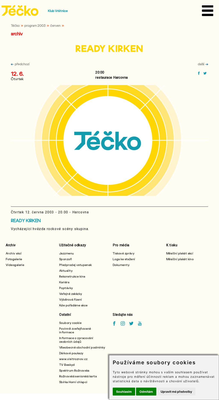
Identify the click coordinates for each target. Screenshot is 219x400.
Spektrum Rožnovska (74, 370)
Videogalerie (15, 265)
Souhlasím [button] (124, 391)
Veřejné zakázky (70, 293)
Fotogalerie (14, 259)
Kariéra (64, 282)
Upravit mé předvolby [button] (176, 391)
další (201, 64)
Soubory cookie (70, 323)
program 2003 (35, 25)
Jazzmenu (66, 253)
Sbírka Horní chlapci (73, 382)
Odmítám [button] (146, 391)
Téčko (15, 25)
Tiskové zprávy (123, 253)
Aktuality (66, 270)
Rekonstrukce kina (72, 276)
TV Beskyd (67, 364)
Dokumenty (121, 265)
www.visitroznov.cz (73, 359)
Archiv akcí (14, 253)
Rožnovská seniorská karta (78, 376)
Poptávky (66, 288)
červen (55, 25)
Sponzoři (65, 259)
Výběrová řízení (70, 299)
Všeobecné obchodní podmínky (82, 347)
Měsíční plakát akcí (179, 253)
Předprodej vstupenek (75, 265)
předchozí (22, 64)
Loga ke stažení (124, 259)
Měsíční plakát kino (180, 259)
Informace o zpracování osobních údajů (76, 339)
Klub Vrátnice (58, 11)
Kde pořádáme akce (73, 305)
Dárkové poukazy (71, 353)
